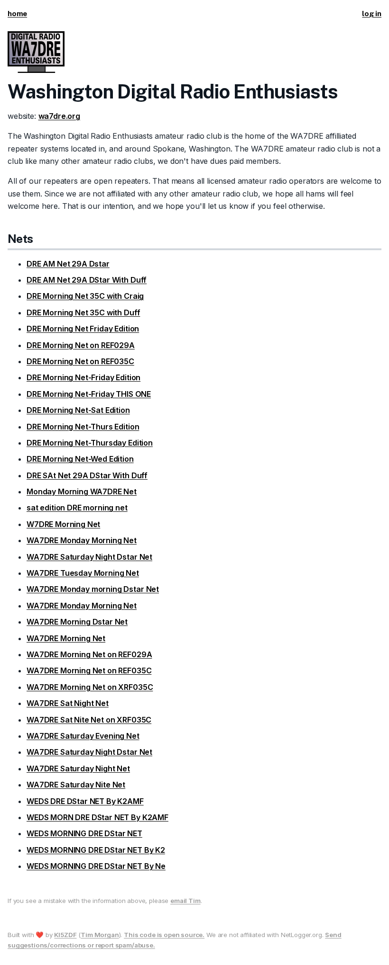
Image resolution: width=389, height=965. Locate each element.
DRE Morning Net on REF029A (81, 345)
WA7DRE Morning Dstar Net (77, 621)
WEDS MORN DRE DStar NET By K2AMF (97, 817)
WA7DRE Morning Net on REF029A (89, 654)
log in (371, 13)
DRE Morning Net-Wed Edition (80, 459)
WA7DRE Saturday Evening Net (83, 736)
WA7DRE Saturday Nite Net (76, 784)
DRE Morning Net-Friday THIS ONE (89, 394)
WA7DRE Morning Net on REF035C (89, 670)
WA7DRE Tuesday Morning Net (83, 573)
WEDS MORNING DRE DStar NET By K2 (96, 850)
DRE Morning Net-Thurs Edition (83, 426)
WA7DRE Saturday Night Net (78, 768)
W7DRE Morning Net (63, 524)
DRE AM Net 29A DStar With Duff (87, 280)
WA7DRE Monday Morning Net (82, 540)
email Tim (185, 900)
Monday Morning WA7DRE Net (82, 491)
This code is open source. (164, 934)
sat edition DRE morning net (77, 507)
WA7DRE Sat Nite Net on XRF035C (89, 719)
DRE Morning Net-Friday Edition (83, 377)
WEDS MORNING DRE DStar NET (84, 833)
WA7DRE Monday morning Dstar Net (93, 589)
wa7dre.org (59, 116)
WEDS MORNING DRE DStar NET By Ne (96, 866)
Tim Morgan (100, 934)
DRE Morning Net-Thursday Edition (90, 442)
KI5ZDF (65, 934)
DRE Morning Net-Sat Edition (78, 410)
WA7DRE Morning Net (66, 638)
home (17, 13)
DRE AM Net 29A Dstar (68, 263)
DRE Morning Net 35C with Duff (83, 312)
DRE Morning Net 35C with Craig (85, 296)
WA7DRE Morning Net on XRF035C (90, 687)
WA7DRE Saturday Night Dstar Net (89, 557)
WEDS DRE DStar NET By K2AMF (85, 801)
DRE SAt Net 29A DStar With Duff (87, 475)
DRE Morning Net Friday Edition (83, 328)
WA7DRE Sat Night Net (68, 703)
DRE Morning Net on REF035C (80, 361)
